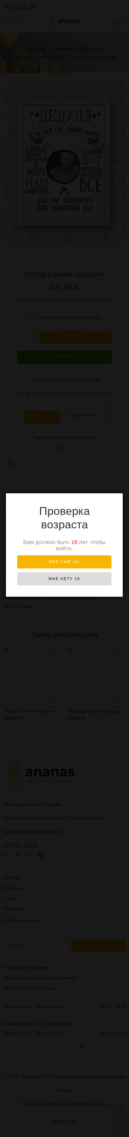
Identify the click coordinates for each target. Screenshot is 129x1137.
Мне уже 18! (64, 562)
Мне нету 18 (64, 579)
